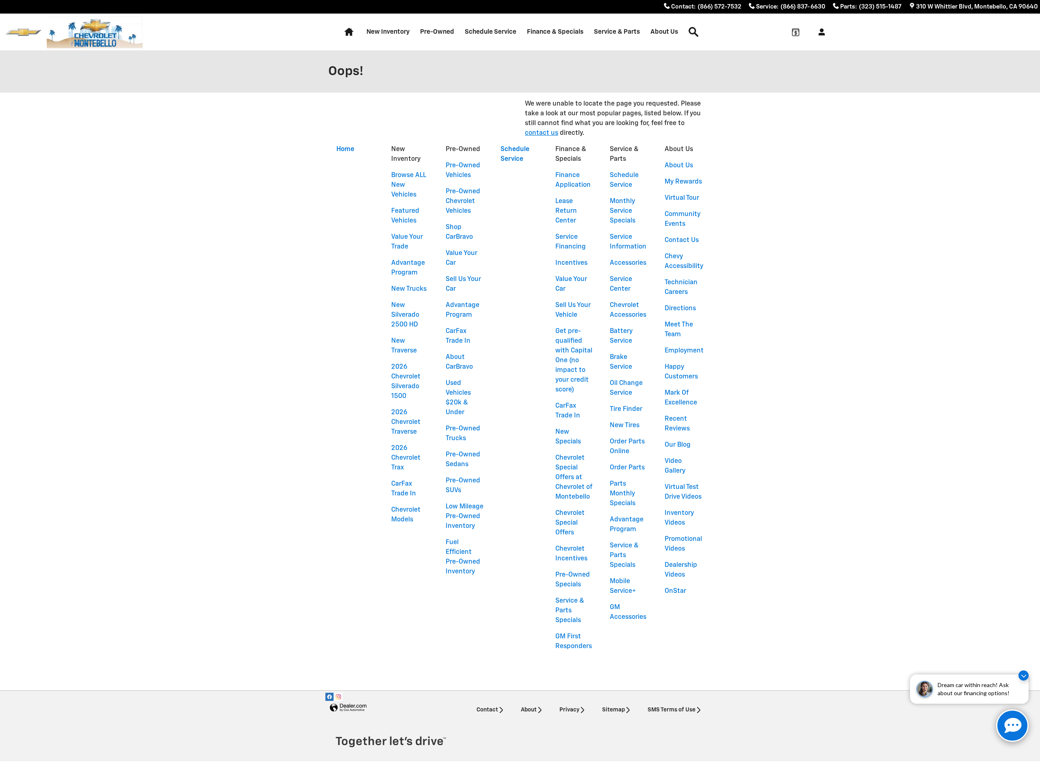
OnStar (675, 591)
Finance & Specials (555, 32)
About (529, 710)
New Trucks (409, 289)
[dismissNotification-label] (1023, 675)
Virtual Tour (682, 198)
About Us (664, 32)
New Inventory (388, 32)
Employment (684, 351)
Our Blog (678, 445)
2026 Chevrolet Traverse (405, 422)
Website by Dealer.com (348, 708)
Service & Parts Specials (569, 611)
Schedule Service (490, 32)
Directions (680, 308)
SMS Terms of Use (672, 710)
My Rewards (683, 182)
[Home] (23, 32)
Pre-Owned (437, 32)
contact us (541, 133)
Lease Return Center (566, 211)
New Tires (624, 425)
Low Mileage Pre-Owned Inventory (464, 517)
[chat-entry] (1012, 725)
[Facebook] (329, 697)
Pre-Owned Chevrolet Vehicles (463, 201)
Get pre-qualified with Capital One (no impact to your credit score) (573, 360)
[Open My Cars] (819, 32)
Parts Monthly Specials (622, 494)
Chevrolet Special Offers (570, 523)
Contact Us (682, 240)
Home (345, 149)
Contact (487, 710)
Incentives (571, 263)
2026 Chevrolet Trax (405, 458)
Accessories (628, 263)
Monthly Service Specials (622, 211)
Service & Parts (617, 32)
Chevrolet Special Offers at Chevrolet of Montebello (573, 477)
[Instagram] (338, 697)
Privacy (569, 710)
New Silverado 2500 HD (405, 315)
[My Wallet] (795, 32)
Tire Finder (626, 409)
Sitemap (613, 710)
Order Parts (627, 468)
